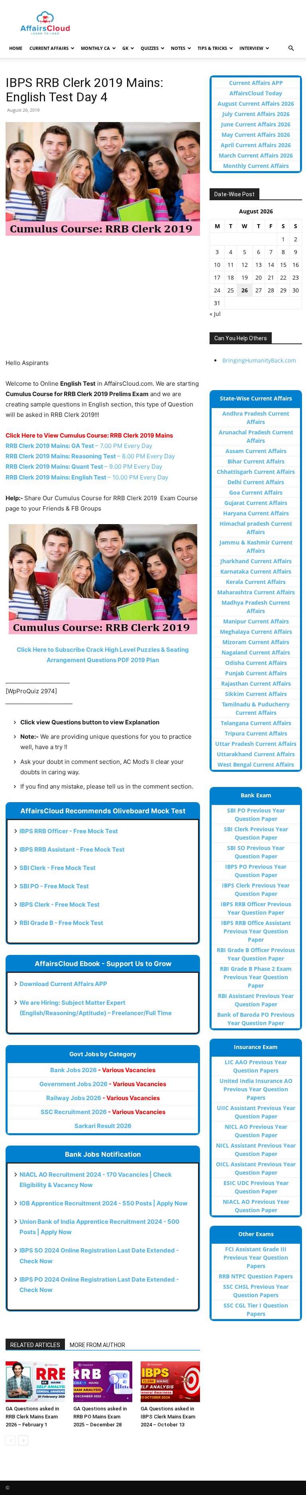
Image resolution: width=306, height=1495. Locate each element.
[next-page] (23, 1441)
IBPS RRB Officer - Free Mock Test (69, 831)
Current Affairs (49, 48)
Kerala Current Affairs (256, 582)
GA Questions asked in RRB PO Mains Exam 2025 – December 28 (100, 1417)
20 (258, 277)
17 (217, 277)
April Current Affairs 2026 (256, 145)
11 (231, 264)
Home (15, 48)
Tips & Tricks (212, 48)
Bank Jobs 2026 (102, 1070)
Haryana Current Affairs (256, 513)
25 (231, 290)
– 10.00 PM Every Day (87, 477)
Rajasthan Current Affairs (256, 683)
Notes (178, 48)
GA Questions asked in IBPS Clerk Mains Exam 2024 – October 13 (168, 1417)
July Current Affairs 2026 (256, 114)
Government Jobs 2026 (102, 1084)
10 (217, 264)
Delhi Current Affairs (256, 482)
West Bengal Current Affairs (256, 764)
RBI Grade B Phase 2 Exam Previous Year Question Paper (256, 977)
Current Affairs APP (256, 83)
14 (271, 264)
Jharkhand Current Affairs (256, 561)
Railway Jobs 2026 (103, 1098)
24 (217, 290)
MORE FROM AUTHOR (97, 1345)
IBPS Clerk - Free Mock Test (60, 904)
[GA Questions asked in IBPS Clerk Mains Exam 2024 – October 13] (170, 1381)
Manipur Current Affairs (256, 621)
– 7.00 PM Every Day (79, 446)
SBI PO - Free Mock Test (54, 886)
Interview (251, 48)
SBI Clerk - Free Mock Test (58, 868)
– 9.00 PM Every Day (84, 466)
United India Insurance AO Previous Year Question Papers (256, 1089)
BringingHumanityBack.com (259, 360)
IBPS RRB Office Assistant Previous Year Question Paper (256, 931)
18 (231, 277)
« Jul (215, 314)
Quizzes (150, 48)
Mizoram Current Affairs (255, 642)
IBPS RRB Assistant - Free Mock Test (72, 849)
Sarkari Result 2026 (103, 1126)
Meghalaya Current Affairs (256, 631)
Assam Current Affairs (256, 451)
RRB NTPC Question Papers (256, 1276)
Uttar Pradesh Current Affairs (255, 744)
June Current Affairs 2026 (255, 124)
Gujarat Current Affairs (255, 503)
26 (244, 290)
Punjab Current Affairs (256, 673)
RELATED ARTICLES (35, 1345)
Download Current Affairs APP (63, 984)
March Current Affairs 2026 (256, 155)
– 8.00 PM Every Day (90, 456)
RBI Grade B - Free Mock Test (61, 923)
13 (258, 264)
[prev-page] (11, 1441)
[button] (290, 48)
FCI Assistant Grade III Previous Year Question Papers (256, 1257)
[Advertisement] (103, 302)
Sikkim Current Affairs (256, 694)
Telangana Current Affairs (256, 723)
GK (125, 48)
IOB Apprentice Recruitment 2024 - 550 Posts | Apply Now (104, 1203)
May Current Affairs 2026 (256, 134)
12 (244, 264)
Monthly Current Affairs (256, 166)
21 (271, 277)
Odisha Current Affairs (256, 663)
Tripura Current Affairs (256, 733)
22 (283, 277)
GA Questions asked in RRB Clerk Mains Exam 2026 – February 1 (32, 1417)
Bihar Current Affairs (256, 461)
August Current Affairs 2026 (256, 103)
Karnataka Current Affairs (255, 571)
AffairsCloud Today (256, 93)
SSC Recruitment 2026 (103, 1112)
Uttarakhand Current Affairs (256, 754)
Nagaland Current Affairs (256, 652)
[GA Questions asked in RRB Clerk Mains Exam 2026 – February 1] (35, 1381)
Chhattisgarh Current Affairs (256, 471)
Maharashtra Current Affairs (256, 592)
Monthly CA (95, 48)
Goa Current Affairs (255, 492)
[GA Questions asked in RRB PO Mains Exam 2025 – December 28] (103, 1381)
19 (244, 277)
